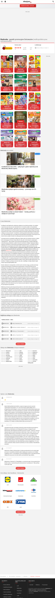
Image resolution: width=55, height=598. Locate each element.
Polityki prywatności (33, 590)
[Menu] (1, 1)
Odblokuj (21, 121)
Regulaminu (47, 588)
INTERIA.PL (36, 591)
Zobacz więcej (20, 343)
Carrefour (19, 593)
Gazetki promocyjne (7, 587)
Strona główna (3, 576)
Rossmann (19, 590)
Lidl (18, 585)
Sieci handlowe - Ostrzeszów (15, 576)
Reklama (38, 584)
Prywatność (44, 584)
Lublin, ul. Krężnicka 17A (17, 335)
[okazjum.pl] (27, 2)
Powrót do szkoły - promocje (27, 5)
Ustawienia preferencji (41, 590)
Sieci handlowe (6, 589)
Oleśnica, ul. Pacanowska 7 (18, 331)
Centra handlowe (7, 592)
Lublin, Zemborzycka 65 (17, 338)
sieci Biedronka (10, 315)
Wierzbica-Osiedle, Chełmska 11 (19, 327)
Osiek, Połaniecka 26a (17, 323)
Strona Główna (6, 584)
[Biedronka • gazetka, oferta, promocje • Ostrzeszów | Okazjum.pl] (7, 47)
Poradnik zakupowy (7, 594)
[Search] (53, 1)
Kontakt (31, 584)
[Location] (5, 1)
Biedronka (25, 576)
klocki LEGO (8, 250)
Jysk (18, 595)
